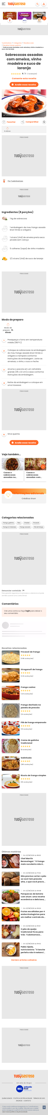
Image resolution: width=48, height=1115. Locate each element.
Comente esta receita (24, 78)
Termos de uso (39, 1098)
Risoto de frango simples (33, 775)
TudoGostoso (7, 43)
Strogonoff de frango (31, 669)
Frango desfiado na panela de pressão (31, 706)
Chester (26, 523)
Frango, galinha (8, 523)
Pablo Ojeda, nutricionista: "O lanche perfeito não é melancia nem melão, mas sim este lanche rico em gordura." (33, 949)
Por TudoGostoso (15, 181)
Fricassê (36, 523)
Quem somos (7, 1098)
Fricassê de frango (30, 651)
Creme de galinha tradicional (30, 741)
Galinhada (26, 757)
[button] (44, 18)
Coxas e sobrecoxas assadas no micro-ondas (10, 474)
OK (44, 1107)
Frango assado (25, 527)
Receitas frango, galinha (12, 45)
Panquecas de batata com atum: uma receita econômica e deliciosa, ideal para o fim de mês (33, 896)
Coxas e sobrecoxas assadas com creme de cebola (34, 474)
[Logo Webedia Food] (24, 1088)
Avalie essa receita (25, 84)
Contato (27, 1101)
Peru (18, 523)
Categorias (18, 43)
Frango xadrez (28, 687)
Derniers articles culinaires (24, 960)
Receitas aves (29, 43)
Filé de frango (38, 527)
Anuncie (19, 1101)
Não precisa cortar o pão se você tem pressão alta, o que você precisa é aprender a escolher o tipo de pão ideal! (33, 879)
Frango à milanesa (9, 527)
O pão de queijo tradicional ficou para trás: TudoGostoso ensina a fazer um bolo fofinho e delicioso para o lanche (33, 932)
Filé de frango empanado (33, 722)
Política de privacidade (22, 1098)
